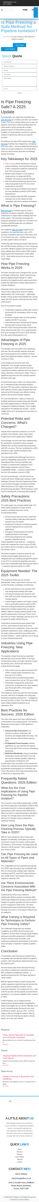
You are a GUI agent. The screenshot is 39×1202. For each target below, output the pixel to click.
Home (25, 10)
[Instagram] (36, 3)
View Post (5, 1044)
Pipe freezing (10, 164)
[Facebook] (32, 3)
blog (9, 37)
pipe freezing (6, 120)
